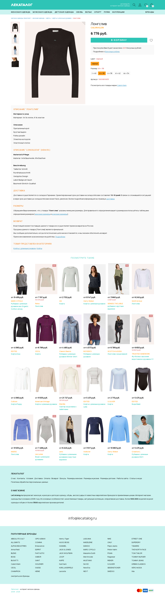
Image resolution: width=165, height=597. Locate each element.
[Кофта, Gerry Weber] (119, 429)
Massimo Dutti (89, 553)
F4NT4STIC (39, 553)
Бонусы (63, 478)
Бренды (149, 12)
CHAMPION (15, 571)
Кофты (39, 248)
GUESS (38, 567)
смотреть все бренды (20, 576)
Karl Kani (62, 564)
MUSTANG (87, 560)
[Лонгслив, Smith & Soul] (143, 279)
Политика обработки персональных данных (29, 482)
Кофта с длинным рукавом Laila (94, 404)
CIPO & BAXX (40, 539)
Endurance (39, 546)
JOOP (61, 557)
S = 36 (110, 73)
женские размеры (42, 214)
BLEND (13, 553)
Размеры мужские (91, 478)
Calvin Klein (122, 85)
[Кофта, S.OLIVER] (119, 379)
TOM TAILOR (137, 553)
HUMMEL (62, 546)
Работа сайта (122, 478)
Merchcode (88, 557)
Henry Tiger (64, 539)
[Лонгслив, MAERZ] (22, 429)
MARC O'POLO (89, 549)
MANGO (86, 546)
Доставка (38, 478)
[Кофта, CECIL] (46, 329)
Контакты (21, 478)
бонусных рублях (112, 51)
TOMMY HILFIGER (139, 557)
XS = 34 (126, 73)
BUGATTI (14, 560)
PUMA (110, 553)
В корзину (119, 40)
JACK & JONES (65, 549)
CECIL (13, 567)
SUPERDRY (136, 542)
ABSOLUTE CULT (18, 539)
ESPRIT (38, 549)
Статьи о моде (135, 478)
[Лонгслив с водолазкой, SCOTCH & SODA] (119, 329)
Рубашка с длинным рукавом (91, 354)
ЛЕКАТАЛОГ (22, 5)
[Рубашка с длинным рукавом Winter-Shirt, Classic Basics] (70, 329)
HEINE (37, 571)
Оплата (47, 478)
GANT (37, 560)
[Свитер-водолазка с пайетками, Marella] (70, 379)
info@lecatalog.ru (82, 518)
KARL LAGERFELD (66, 567)
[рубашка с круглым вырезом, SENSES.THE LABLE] (119, 279)
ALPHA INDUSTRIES (18, 546)
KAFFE (61, 560)
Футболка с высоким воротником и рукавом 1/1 (142, 356)
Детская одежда (64, 12)
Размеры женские (74, 478)
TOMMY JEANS (137, 560)
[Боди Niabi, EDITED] (143, 379)
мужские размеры (59, 214)
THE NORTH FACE (139, 549)
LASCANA (87, 539)
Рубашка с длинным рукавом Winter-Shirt (68, 354)
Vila (133, 571)
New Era (86, 567)
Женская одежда (20, 12)
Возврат (54, 478)
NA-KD (86, 564)
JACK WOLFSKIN (65, 553)
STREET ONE (137, 539)
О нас (13, 478)
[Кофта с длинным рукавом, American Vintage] (46, 379)
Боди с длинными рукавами (42, 457)
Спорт (97, 12)
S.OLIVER (111, 564)
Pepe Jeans (112, 546)
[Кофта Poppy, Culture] (22, 379)
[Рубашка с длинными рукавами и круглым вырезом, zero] (70, 429)
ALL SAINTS (15, 542)
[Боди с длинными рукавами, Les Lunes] (46, 429)
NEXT (85, 571)
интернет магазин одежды (30, 589)
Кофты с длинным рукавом (24, 248)
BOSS (13, 557)
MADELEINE (87, 542)
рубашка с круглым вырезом (116, 306)
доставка (110, 199)
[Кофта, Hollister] (94, 429)
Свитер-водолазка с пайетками (67, 406)
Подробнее (60, 237)
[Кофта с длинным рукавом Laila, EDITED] (94, 379)
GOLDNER (39, 564)
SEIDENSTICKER (114, 567)
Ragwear (111, 557)
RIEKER (110, 560)
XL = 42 (117, 73)
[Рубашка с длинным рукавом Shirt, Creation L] (143, 429)
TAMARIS (135, 546)
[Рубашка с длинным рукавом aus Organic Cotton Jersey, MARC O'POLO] (22, 279)
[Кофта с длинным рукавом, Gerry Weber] (94, 279)
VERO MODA (137, 567)
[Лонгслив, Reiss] (46, 279)
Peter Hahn (112, 549)
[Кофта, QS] (70, 279)
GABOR (38, 557)
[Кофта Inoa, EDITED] (22, 329)
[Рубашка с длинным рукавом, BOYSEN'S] (94, 329)
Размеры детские (107, 478)
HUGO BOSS (64, 542)
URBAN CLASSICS (138, 564)
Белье (88, 12)
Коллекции (118, 12)
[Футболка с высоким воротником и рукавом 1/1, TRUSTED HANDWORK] (143, 329)
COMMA (38, 542)
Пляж (107, 12)
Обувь (79, 12)
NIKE (109, 539)
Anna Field (15, 549)
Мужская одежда (42, 12)
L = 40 (94, 73)
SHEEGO (111, 571)
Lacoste (62, 571)
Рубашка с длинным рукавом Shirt (140, 454)
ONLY (110, 542)
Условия (29, 478)
